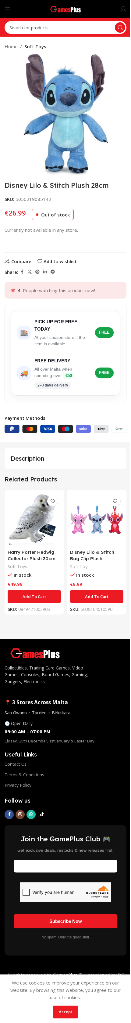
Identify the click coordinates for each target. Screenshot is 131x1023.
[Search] (120, 27)
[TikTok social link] (42, 814)
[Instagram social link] (20, 814)
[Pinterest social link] (37, 272)
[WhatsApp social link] (31, 814)
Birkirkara (61, 713)
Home (11, 46)
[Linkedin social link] (45, 272)
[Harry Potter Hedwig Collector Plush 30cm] (34, 519)
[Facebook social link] (22, 272)
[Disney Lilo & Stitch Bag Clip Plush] (96, 519)
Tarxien (39, 713)
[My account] (123, 9)
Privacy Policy (18, 785)
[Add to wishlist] (52, 501)
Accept (65, 1011)
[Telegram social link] (53, 272)
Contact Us (16, 764)
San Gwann (16, 713)
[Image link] (35, 653)
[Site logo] (66, 8)
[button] (34, 596)
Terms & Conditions (24, 775)
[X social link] (30, 272)
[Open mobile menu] (8, 9)
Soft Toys (35, 46)
